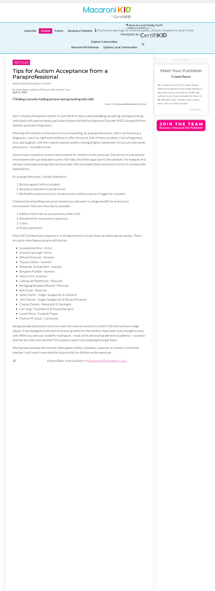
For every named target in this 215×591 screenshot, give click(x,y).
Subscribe (30, 30)
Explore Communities (104, 41)
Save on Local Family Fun (144, 25)
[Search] (143, 44)
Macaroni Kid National (85, 47)
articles (21, 62)
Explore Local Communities (120, 47)
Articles (45, 30)
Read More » (195, 110)
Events (59, 30)
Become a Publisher (80, 30)
